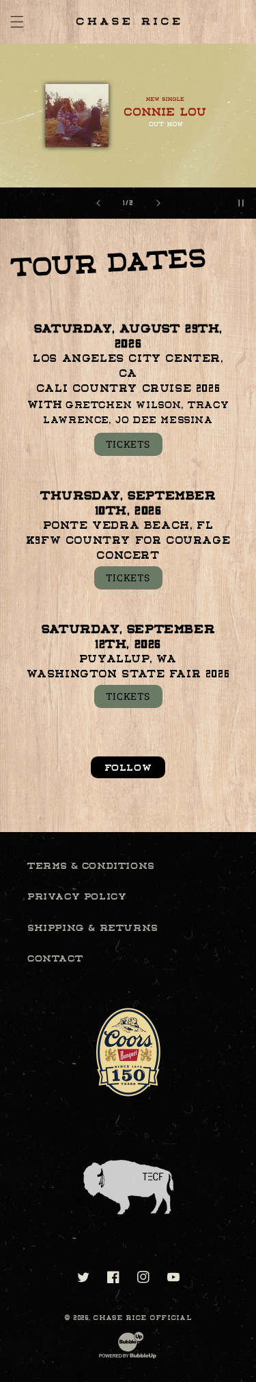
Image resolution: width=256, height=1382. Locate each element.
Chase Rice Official (143, 1317)
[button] (17, 22)
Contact (55, 958)
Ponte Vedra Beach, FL (128, 525)
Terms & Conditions (90, 865)
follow (128, 767)
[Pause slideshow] (241, 203)
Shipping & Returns (92, 927)
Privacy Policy (76, 896)
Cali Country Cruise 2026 (128, 388)
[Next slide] (158, 203)
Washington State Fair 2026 (128, 674)
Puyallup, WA (128, 659)
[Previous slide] (98, 203)
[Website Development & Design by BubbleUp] (127, 1358)
